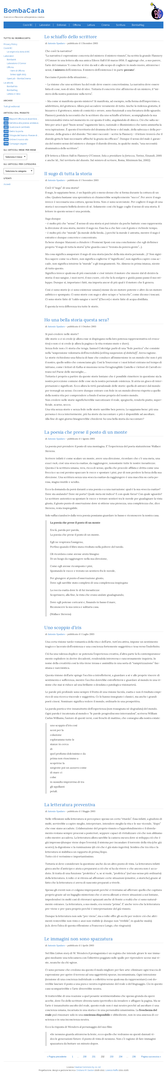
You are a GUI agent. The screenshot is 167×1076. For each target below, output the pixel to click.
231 (93, 1056)
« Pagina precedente (56, 1056)
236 (134, 1056)
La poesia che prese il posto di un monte (85, 432)
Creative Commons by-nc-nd (87, 1067)
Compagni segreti (18, 143)
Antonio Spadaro (56, 43)
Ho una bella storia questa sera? (76, 320)
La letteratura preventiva (69, 804)
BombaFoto (12, 86)
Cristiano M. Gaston (85, 1070)
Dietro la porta (16, 131)
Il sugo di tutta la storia (68, 173)
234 (120, 1056)
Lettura (91, 25)
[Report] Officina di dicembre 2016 (25, 118)
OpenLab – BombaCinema (19, 78)
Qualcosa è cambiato (19, 127)
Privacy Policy (10, 44)
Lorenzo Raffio (111, 1070)
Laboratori (44, 25)
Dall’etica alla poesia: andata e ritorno (27, 123)
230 (84, 1056)
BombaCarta (24, 10)
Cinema (105, 25)
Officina (77, 25)
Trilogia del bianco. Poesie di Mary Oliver (29, 135)
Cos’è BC (28, 25)
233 (111, 1056)
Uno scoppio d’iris (62, 627)
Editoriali (61, 25)
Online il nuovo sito (18, 139)
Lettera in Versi (13, 94)
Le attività (8, 83)
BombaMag (138, 25)
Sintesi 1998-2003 (18, 74)
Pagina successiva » (151, 1056)
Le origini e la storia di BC (18, 52)
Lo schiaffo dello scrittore (70, 36)
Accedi (7, 184)
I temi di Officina (17, 71)
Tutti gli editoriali (12, 106)
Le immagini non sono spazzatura (78, 939)
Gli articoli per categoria (20, 164)
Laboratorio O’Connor (16, 63)
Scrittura (120, 25)
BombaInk (11, 59)
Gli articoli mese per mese (20, 150)
